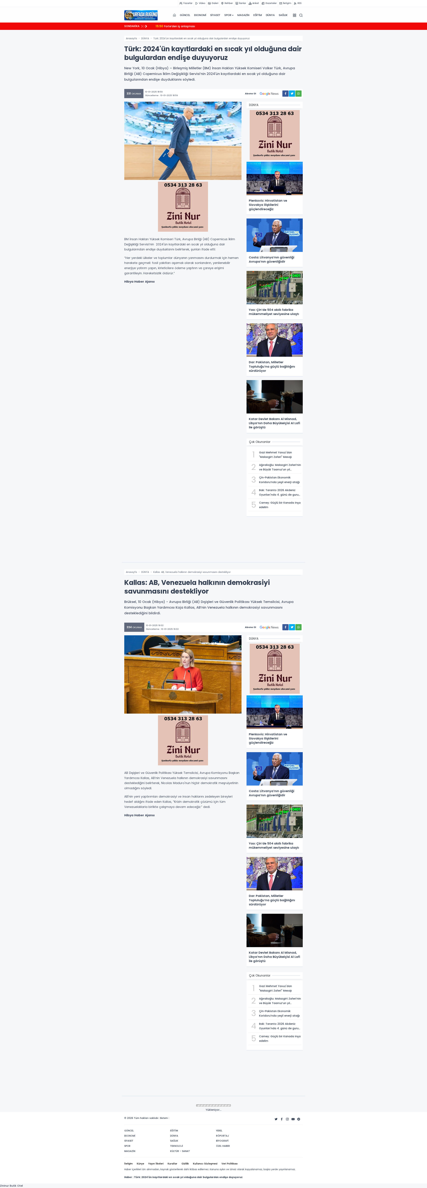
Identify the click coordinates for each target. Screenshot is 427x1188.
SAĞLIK (283, 15)
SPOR (227, 15)
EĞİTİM (257, 15)
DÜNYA (270, 15)
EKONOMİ (200, 15)
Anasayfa (131, 38)
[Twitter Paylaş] (292, 93)
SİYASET (215, 15)
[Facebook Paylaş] (285, 93)
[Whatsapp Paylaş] (298, 93)
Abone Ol (250, 93)
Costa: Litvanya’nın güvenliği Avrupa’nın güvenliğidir (195, 26)
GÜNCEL (185, 15)
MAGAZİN (243, 15)
